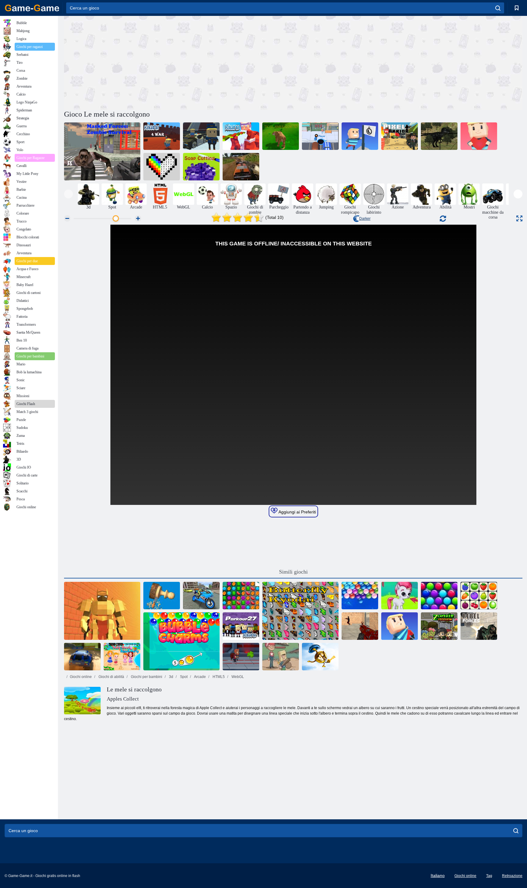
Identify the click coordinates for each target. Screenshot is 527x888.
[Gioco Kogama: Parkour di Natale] (241, 136)
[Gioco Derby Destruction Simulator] (241, 166)
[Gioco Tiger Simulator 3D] (280, 136)
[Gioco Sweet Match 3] (241, 595)
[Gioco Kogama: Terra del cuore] (479, 136)
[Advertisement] (178, 62)
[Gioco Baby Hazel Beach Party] (122, 656)
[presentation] (68, 194)
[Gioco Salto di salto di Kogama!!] (201, 136)
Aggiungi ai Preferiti (297, 511)
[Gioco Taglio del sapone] (201, 166)
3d (170, 677)
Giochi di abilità (111, 677)
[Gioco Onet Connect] (479, 595)
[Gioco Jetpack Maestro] (241, 656)
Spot (183, 677)
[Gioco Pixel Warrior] (399, 136)
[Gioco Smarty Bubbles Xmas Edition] (439, 595)
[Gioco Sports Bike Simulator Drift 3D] (201, 595)
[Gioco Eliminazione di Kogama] (399, 626)
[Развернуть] (519, 218)
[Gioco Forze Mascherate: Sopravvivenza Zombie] (102, 151)
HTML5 (218, 677)
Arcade (199, 677)
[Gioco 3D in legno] (161, 595)
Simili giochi (293, 572)
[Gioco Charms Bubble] (181, 641)
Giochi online (81, 677)
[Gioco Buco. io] (320, 136)
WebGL (237, 677)
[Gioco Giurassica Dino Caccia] (439, 136)
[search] (497, 8)
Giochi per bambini (146, 677)
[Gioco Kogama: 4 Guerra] (161, 136)
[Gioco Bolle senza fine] (360, 595)
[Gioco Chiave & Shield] (320, 656)
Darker (365, 218)
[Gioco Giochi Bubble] (399, 595)
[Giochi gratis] (32, 8)
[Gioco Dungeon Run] (102, 611)
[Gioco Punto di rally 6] (82, 656)
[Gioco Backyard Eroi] (280, 656)
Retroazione (512, 876)
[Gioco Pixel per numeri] (161, 166)
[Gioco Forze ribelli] (479, 626)
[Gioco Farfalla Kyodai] (300, 611)
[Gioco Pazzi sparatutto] (360, 626)
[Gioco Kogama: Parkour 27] (241, 626)
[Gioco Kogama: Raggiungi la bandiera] (360, 136)
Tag (489, 876)
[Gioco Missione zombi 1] (439, 626)
